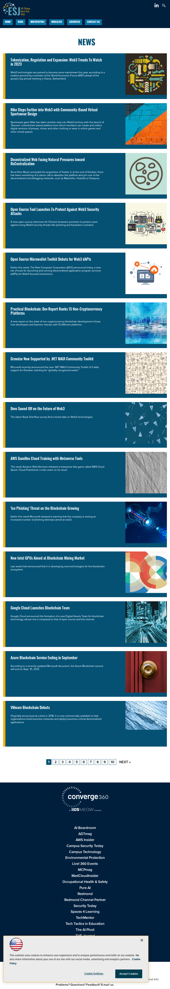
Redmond (85, 893)
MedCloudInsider (85, 875)
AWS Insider (85, 839)
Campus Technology (85, 852)
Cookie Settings (93, 974)
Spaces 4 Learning (85, 911)
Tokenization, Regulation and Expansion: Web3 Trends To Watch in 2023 (56, 63)
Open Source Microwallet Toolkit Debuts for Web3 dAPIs (51, 260)
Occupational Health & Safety (85, 881)
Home (8, 22)
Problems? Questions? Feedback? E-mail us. (85, 985)
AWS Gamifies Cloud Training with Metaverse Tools (47, 459)
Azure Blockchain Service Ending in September (44, 658)
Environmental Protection (85, 857)
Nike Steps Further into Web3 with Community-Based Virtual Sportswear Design (54, 112)
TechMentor (85, 917)
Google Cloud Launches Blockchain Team (40, 608)
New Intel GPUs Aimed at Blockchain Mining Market (48, 559)
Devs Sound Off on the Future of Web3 (38, 409)
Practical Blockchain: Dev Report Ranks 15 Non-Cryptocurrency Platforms (56, 312)
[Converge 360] (85, 798)
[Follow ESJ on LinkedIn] (157, 6)
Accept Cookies (128, 974)
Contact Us (93, 22)
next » (125, 762)
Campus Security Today (85, 845)
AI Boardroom (85, 827)
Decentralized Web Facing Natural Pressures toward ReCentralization (48, 162)
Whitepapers (37, 22)
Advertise (74, 22)
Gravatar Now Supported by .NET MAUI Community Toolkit (52, 359)
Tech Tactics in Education (85, 923)
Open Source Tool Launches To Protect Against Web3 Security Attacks (55, 212)
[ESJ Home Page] (15, 8)
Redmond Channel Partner (85, 899)
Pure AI (85, 887)
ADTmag (85, 833)
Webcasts (56, 22)
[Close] (141, 940)
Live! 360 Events (85, 863)
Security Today (85, 905)
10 (112, 762)
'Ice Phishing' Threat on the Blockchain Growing (45, 509)
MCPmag (85, 869)
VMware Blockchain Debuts (30, 708)
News (20, 22)
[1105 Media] (85, 810)
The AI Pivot (85, 929)
